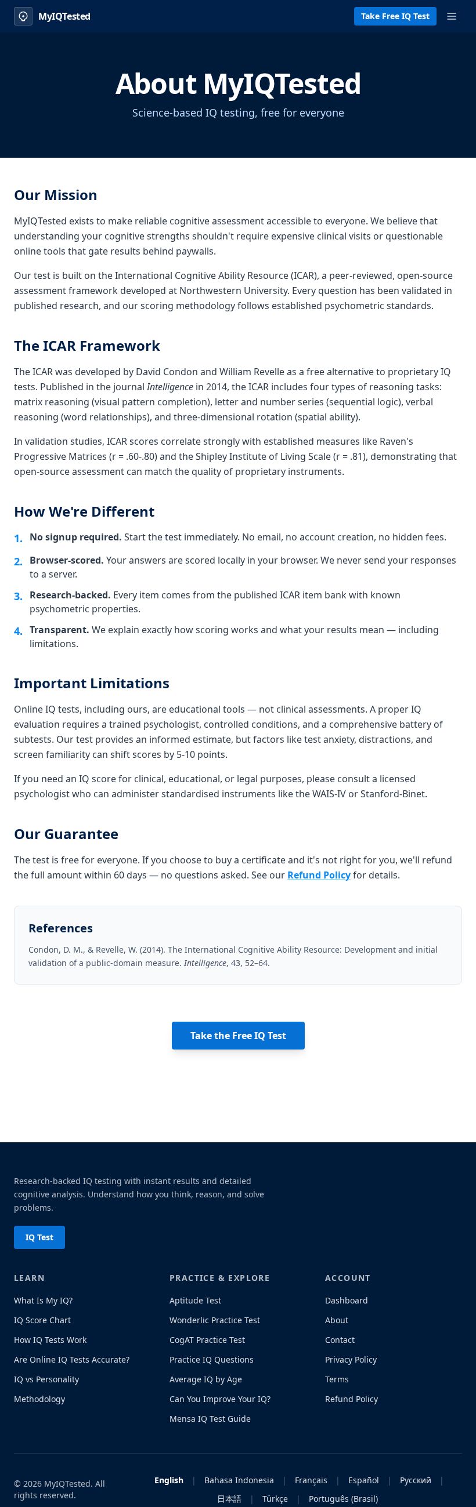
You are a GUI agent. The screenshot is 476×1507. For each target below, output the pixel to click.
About (336, 1320)
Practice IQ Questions (212, 1359)
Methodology (39, 1398)
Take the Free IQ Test (238, 1035)
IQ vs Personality (46, 1379)
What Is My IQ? (43, 1300)
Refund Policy (319, 875)
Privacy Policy (351, 1359)
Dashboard (346, 1300)
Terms (337, 1379)
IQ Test (39, 1237)
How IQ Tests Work (50, 1339)
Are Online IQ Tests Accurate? (71, 1359)
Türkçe (275, 1498)
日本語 (229, 1498)
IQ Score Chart (42, 1320)
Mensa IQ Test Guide (210, 1418)
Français (311, 1480)
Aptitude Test (195, 1300)
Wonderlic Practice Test (215, 1320)
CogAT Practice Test (207, 1339)
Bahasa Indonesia (239, 1480)
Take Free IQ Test (395, 15)
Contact (340, 1339)
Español (363, 1480)
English (168, 1480)
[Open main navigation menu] (451, 16)
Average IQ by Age (206, 1379)
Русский (415, 1480)
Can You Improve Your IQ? (220, 1398)
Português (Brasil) (343, 1498)
